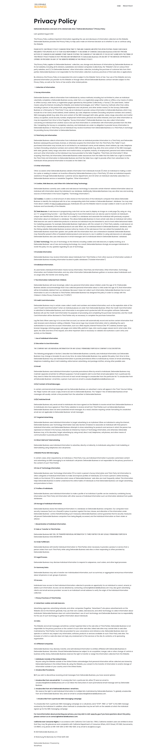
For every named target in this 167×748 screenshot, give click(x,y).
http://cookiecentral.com (60, 204)
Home (119, 6)
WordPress (38, 746)
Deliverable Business (41, 743)
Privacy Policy (128, 6)
